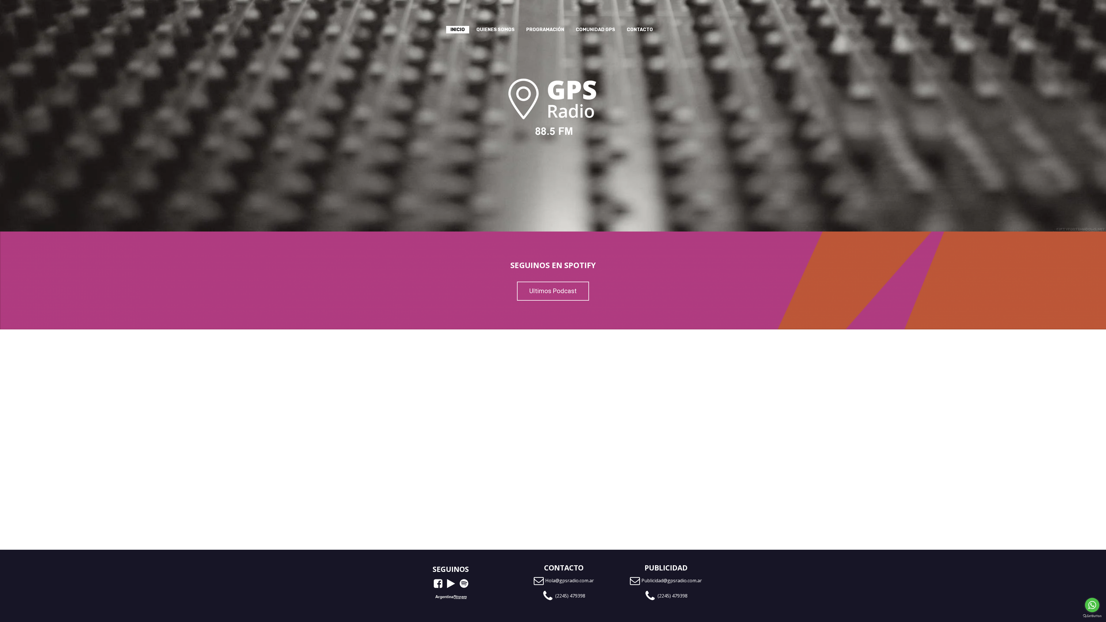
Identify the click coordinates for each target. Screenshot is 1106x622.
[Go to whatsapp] (1092, 605)
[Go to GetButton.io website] (1092, 616)
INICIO (457, 29)
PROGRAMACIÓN (545, 29)
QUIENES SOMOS (495, 29)
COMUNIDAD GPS (595, 29)
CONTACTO (640, 29)
